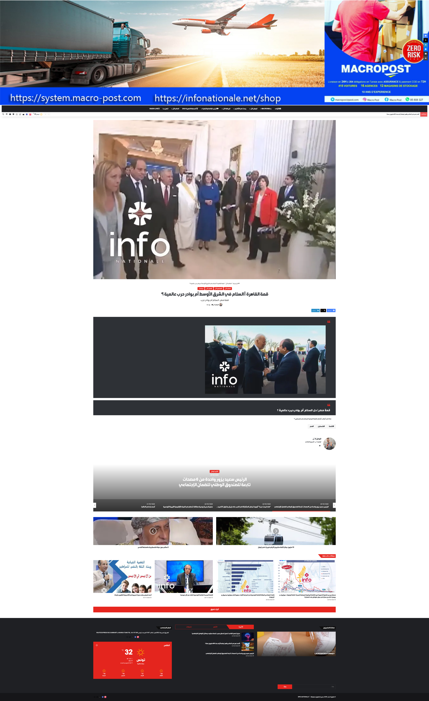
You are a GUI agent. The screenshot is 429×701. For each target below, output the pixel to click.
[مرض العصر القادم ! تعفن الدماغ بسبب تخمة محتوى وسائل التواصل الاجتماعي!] (248, 637)
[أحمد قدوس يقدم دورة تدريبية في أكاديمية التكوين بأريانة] (122, 576)
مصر (311, 426)
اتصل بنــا (165, 109)
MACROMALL (267, 109)
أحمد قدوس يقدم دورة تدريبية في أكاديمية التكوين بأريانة (132, 595)
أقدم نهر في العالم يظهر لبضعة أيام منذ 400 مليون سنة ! (222, 643)
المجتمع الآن (218, 288)
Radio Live (154, 109)
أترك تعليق (214, 609)
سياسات (201, 288)
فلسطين (321, 426)
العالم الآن (175, 109)
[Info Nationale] (214, 52)
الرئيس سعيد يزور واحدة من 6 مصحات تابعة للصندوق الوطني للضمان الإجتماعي (230, 653)
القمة (331, 426)
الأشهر (215, 627)
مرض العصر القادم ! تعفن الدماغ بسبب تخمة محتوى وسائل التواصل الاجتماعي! (216, 633)
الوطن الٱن (216, 305)
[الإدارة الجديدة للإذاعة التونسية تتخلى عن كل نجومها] (184, 576)
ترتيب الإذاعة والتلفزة (209, 109)
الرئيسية (235, 283)
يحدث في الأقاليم (240, 109)
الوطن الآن (254, 109)
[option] (214, 483)
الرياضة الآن (226, 109)
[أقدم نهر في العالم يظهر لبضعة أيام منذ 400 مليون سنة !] (248, 646)
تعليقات (189, 627)
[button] (214, 199)
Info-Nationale (303, 697)
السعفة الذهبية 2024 (189, 109)
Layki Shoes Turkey (325, 654)
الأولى (277, 109)
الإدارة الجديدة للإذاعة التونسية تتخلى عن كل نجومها (196, 595)
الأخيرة (241, 627)
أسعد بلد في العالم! (214, 482)
